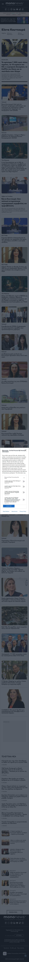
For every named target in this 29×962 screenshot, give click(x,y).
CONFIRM (9, 506)
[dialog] (14, 481)
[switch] (23, 481)
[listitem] (14, 478)
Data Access (14, 511)
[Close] (26, 450)
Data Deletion (6, 511)
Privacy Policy (23, 511)
